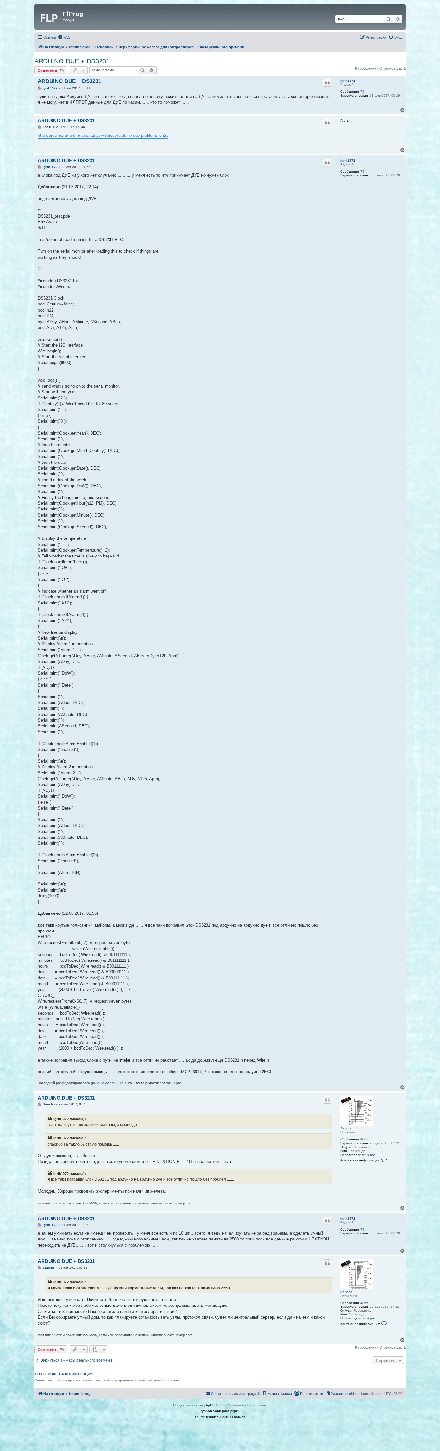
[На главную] (49, 17)
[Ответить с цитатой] (327, 83)
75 (362, 91)
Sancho (346, 1128)
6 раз (371, 1154)
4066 (364, 1139)
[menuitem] (64, 37)
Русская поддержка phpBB (220, 1411)
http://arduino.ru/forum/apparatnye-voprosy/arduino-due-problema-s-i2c (103, 135)
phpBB (209, 1405)
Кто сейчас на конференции (63, 1374)
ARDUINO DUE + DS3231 (72, 61)
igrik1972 (347, 80)
